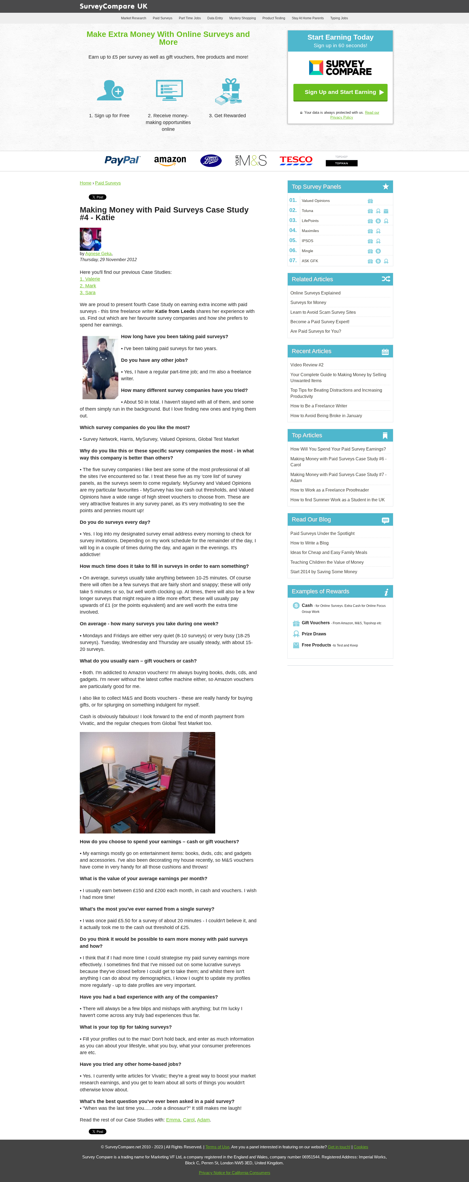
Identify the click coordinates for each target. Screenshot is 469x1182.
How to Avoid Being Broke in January (326, 415)
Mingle (307, 251)
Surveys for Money (308, 302)
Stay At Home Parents (308, 18)
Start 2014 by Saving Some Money (323, 571)
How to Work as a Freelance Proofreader (329, 490)
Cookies (361, 1147)
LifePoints (310, 220)
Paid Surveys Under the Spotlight (322, 533)
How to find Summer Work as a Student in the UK (337, 499)
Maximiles (310, 231)
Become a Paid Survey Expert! (319, 321)
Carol (189, 1120)
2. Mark (88, 286)
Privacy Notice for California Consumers (234, 1172)
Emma (173, 1120)
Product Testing (273, 18)
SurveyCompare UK (113, 7)
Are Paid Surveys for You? (315, 331)
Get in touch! (339, 1147)
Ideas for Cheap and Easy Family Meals (328, 552)
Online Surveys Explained (315, 293)
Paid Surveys (162, 18)
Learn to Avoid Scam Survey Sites (323, 312)
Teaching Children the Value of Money (327, 562)
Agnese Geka (98, 253)
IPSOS (307, 241)
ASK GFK (310, 261)
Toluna (307, 210)
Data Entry (215, 18)
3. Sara (88, 292)
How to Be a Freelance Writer (318, 406)
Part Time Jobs (190, 18)
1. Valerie (90, 279)
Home (85, 183)
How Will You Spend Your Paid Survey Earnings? (338, 449)
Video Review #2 (307, 365)
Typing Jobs (339, 18)
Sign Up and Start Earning (340, 92)
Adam (203, 1120)
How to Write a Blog (309, 543)
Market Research (133, 18)
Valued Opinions (316, 200)
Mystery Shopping (242, 18)
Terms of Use (217, 1147)
